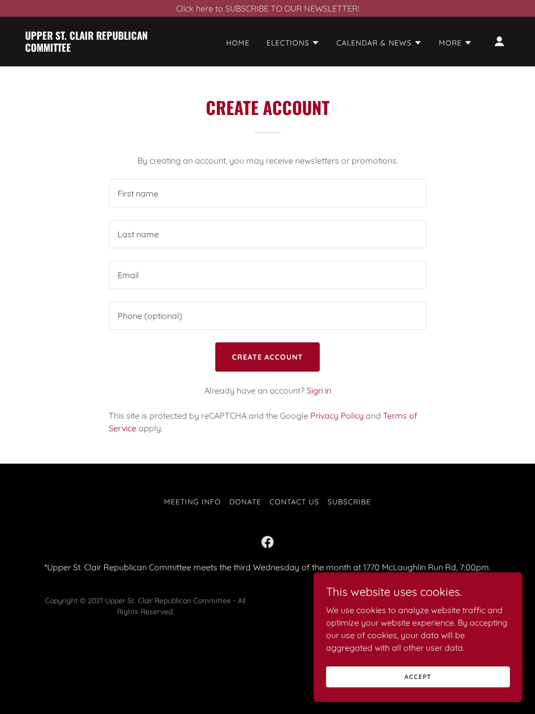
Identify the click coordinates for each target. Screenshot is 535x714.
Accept (417, 677)
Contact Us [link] (294, 501)
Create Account (268, 357)
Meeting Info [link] (192, 501)
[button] (293, 43)
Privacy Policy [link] (337, 415)
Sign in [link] (319, 390)
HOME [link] (238, 43)
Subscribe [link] (349, 501)
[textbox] (267, 193)
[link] (93, 48)
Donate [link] (245, 501)
